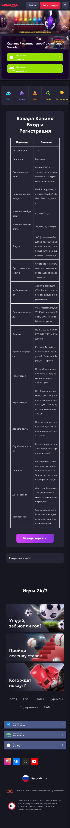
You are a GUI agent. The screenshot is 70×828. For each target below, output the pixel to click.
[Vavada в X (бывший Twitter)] (25, 761)
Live (26, 699)
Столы (39, 699)
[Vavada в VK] (16, 761)
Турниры (56, 699)
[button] (65, 22)
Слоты (12, 699)
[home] (9, 5)
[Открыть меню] (65, 5)
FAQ (47, 707)
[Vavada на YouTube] (34, 761)
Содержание (29, 707)
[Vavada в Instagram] (7, 761)
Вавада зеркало (35, 538)
